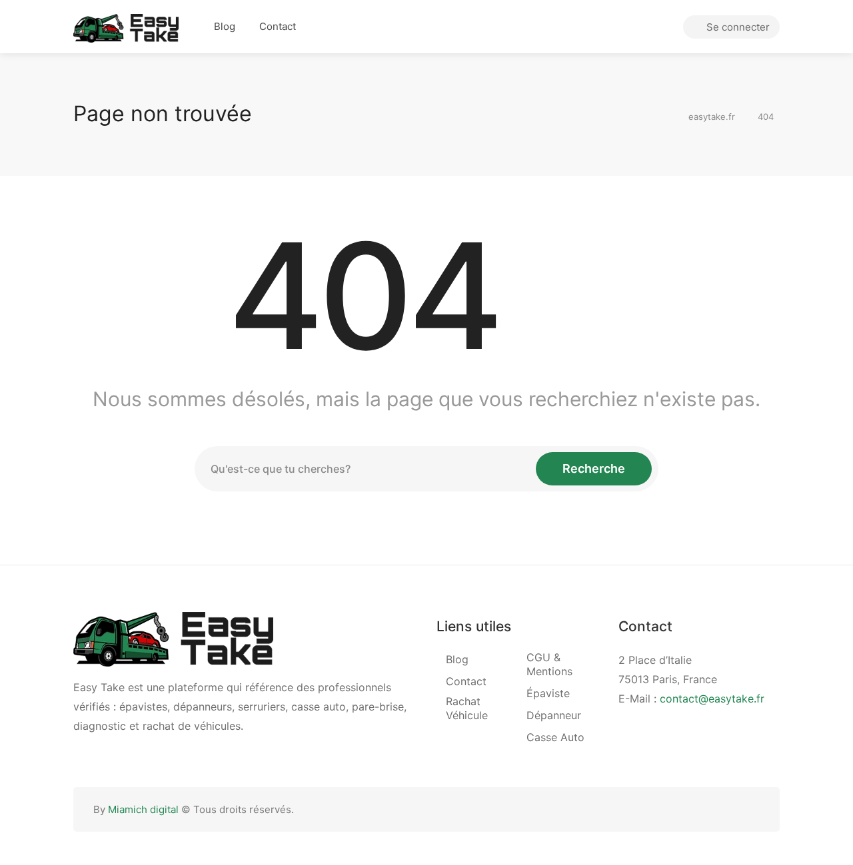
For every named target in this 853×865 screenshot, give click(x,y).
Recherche (593, 468)
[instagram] (751, 809)
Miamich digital (143, 809)
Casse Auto (555, 737)
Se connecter (737, 27)
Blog (224, 26)
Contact (277, 26)
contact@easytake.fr (712, 698)
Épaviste (548, 693)
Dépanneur (553, 715)
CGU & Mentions (549, 664)
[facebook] (729, 809)
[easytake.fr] (126, 27)
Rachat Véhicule (467, 708)
